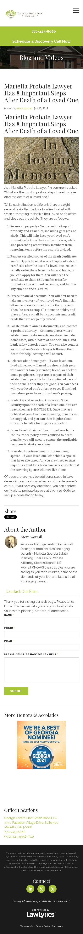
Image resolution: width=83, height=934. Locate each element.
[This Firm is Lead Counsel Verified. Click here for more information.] (18, 786)
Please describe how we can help (31, 654)
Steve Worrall (24, 108)
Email (9, 641)
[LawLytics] (41, 913)
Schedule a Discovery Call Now (41, 41)
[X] (41, 889)
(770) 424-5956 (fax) (19, 836)
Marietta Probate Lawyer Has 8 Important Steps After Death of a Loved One (41, 93)
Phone (9, 628)
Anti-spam (57, 926)
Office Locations (21, 810)
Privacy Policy (43, 926)
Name (9, 615)
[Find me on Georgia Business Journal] (41, 745)
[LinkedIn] (30, 889)
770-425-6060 (44, 31)
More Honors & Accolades (31, 715)
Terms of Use (27, 926)
